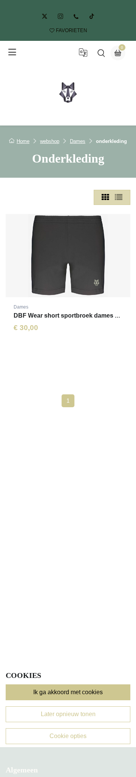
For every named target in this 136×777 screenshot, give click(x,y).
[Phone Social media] (76, 17)
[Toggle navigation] (12, 52)
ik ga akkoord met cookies (68, 692)
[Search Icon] (101, 54)
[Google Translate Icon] (83, 54)
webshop (49, 141)
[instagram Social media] (60, 16)
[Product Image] (68, 255)
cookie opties (68, 736)
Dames (77, 141)
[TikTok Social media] (91, 16)
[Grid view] (105, 197)
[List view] (118, 197)
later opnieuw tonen (68, 714)
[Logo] (68, 92)
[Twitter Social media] (44, 16)
